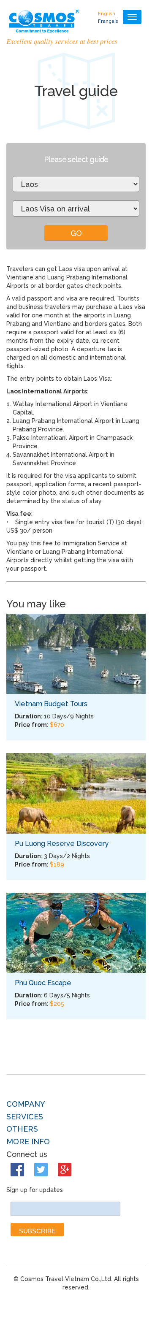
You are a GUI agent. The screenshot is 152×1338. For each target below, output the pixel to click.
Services (24, 1117)
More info (28, 1142)
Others (22, 1129)
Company (25, 1104)
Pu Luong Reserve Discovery (62, 844)
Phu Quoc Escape (43, 983)
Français (108, 21)
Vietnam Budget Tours (51, 704)
